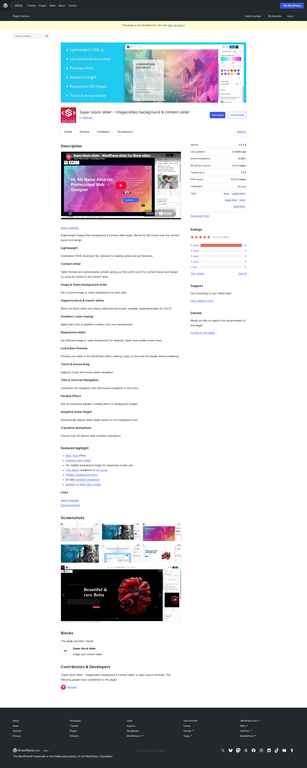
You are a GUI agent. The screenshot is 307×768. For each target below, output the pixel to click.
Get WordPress (292, 5)
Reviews (85, 131)
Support (241, 131)
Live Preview (237, 115)
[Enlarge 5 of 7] (136, 548)
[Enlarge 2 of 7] (136, 527)
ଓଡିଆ (45, 750)
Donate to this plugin (203, 332)
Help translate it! (176, 25)
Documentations (70, 505)
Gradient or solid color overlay (83, 484)
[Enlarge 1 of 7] (95, 527)
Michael (87, 117)
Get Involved (190, 720)
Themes (74, 725)
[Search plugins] (46, 36)
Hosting (17, 730)
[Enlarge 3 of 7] (177, 527)
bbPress (246, 730)
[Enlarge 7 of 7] (177, 569)
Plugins (73, 730)
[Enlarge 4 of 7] (95, 548)
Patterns (74, 736)
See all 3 (241, 186)
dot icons (101, 470)
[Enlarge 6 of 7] (177, 548)
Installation (103, 131)
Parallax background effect (82, 474)
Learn (130, 720)
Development (125, 131)
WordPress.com (250, 720)
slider (242, 200)
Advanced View (200, 215)
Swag (188, 736)
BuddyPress (248, 736)
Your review (197, 273)
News (16, 725)
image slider (231, 200)
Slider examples (70, 227)
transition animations (87, 479)
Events (187, 725)
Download (217, 115)
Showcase (75, 720)
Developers (133, 730)
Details (68, 131)
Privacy (17, 736)
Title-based (72, 470)
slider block (239, 206)
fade (75, 455)
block (226, 194)
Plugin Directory (21, 16)
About (16, 720)
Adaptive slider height (78, 460)
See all (242, 273)
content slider (238, 194)
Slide (68, 455)
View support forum (202, 300)
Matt (244, 725)
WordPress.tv (135, 736)
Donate (189, 730)
